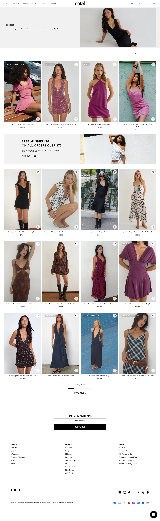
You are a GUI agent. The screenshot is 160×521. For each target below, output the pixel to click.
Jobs (13, 464)
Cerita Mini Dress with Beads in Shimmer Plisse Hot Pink (137, 125)
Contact (68, 448)
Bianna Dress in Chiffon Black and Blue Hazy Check (137, 376)
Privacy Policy (125, 451)
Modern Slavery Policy (128, 464)
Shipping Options (72, 460)
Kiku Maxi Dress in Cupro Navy (99, 376)
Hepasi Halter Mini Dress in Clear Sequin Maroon (60, 124)
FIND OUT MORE (29, 156)
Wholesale (15, 454)
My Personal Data (126, 454)
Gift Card (69, 473)
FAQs (67, 464)
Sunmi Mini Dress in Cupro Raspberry (22, 124)
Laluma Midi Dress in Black (99, 232)
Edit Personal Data (126, 460)
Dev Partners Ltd (69, 502)
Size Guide (69, 470)
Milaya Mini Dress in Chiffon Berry (99, 124)
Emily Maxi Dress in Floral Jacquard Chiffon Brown (22, 304)
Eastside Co (38, 502)
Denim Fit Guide (71, 467)
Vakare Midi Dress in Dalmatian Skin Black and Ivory (137, 232)
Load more (80, 393)
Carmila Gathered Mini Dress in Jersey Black (22, 232)
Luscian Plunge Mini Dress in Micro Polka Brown (22, 376)
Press (13, 460)
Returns (68, 457)
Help (67, 451)
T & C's (122, 448)
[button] (38, 64)
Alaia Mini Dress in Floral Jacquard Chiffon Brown (61, 304)
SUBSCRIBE (80, 427)
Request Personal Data (128, 457)
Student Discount (18, 457)
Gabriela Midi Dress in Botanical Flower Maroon (99, 304)
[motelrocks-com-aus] (79, 3)
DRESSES (52, 4)
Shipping (68, 454)
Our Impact (15, 451)
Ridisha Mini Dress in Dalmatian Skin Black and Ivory (61, 232)
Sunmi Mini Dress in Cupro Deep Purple (138, 304)
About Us (15, 448)
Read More (57, 29)
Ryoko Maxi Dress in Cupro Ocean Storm (61, 376)
